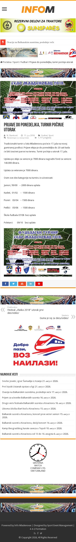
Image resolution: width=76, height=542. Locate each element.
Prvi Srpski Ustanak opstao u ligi (18, 386)
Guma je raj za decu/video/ (54, 317)
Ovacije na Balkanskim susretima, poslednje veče (30, 42)
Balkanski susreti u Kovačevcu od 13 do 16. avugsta (27, 434)
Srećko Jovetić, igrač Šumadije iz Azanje (22, 381)
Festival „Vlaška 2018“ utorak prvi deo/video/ (25, 310)
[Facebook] (38, 533)
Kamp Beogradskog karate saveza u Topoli (24, 428)
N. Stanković (12, 135)
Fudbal (24, 62)
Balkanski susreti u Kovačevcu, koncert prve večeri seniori (30, 414)
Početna (6, 62)
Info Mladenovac (23, 525)
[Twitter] (41, 533)
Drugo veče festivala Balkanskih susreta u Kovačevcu (28, 403)
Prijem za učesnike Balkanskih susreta (21, 397)
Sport (16, 62)
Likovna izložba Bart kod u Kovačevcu (21, 408)
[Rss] (34, 533)
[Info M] (38, 8)
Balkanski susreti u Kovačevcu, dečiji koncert (24, 423)
